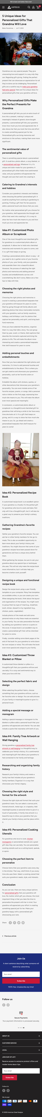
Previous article (10, 936)
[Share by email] (23, 922)
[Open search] (29, 7)
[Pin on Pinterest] (14, 922)
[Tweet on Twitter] (18, 922)
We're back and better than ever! (21, 2)
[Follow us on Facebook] (3, 1005)
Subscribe (21, 981)
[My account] (33, 7)
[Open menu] (3, 7)
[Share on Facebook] (10, 922)
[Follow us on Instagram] (8, 1005)
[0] (38, 7)
